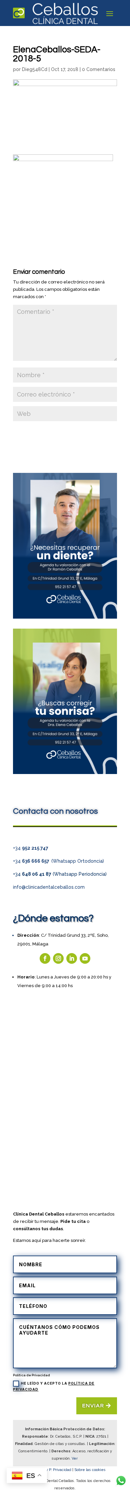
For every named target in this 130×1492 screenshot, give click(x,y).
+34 (30, 848)
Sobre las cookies (90, 1470)
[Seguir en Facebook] (45, 958)
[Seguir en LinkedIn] (71, 958)
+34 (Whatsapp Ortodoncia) (58, 861)
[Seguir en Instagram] (58, 958)
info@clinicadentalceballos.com (49, 887)
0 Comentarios (98, 69)
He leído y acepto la (53, 1386)
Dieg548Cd (34, 69)
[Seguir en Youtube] (85, 958)
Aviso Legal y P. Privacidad (48, 1470)
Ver (75, 1458)
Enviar (93, 1405)
